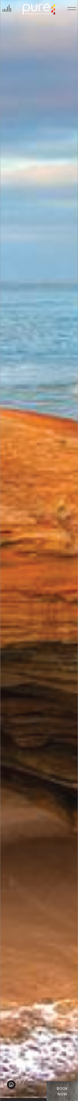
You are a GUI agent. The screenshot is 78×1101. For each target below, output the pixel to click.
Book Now (62, 1091)
